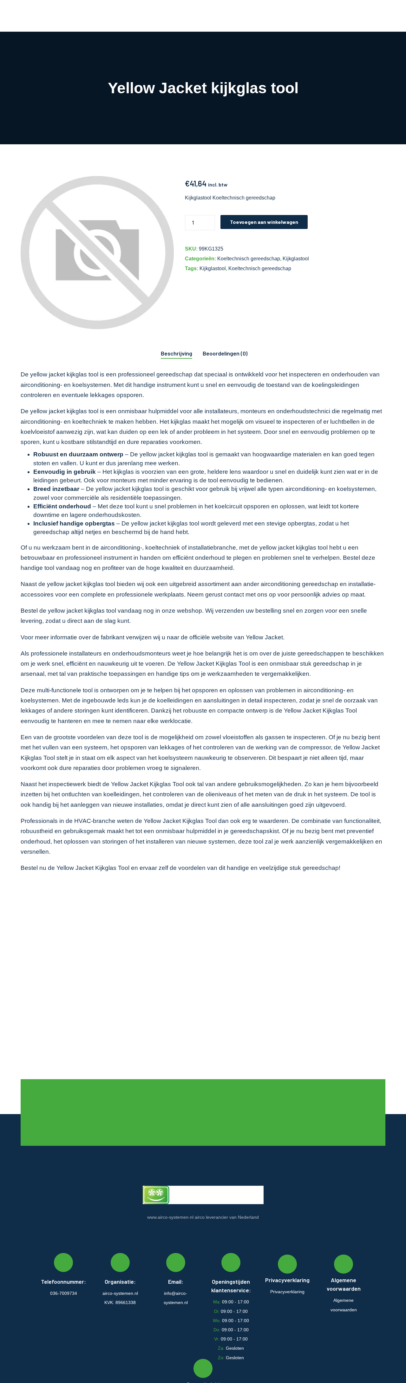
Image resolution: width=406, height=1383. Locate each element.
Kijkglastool (296, 258)
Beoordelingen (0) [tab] (225, 353)
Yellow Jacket (264, 637)
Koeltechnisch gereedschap (248, 258)
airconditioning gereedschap (299, 584)
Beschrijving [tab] (176, 353)
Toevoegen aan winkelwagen (264, 222)
